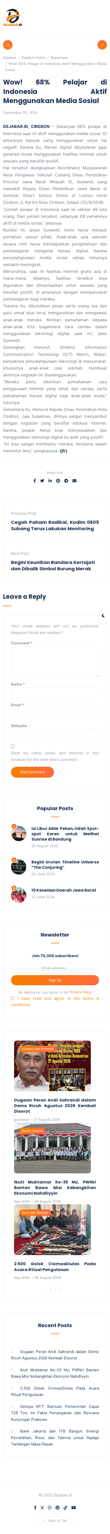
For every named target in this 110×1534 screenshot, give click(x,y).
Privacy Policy (81, 992)
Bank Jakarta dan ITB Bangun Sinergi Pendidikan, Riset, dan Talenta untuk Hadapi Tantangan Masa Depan (55, 1437)
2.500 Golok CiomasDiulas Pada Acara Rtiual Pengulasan (55, 1266)
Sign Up (55, 980)
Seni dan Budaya (35, 1212)
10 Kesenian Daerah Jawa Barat (63, 890)
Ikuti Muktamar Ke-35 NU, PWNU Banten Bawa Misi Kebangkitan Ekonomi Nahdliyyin (55, 1187)
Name (18, 684)
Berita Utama (32, 1131)
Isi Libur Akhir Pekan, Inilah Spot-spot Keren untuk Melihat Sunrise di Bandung (65, 834)
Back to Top (57, 1521)
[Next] (59, 1289)
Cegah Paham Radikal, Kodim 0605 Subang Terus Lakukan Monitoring (55, 525)
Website (19, 725)
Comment (21, 643)
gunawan (21, 1119)
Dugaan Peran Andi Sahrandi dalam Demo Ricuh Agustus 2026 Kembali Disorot (55, 1105)
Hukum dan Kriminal (37, 1049)
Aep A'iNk (22, 1201)
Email (17, 705)
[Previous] (50, 1289)
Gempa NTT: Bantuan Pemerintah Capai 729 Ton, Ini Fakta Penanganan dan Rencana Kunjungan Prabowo (55, 1413)
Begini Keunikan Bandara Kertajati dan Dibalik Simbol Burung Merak (53, 565)
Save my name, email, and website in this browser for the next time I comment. (55, 756)
